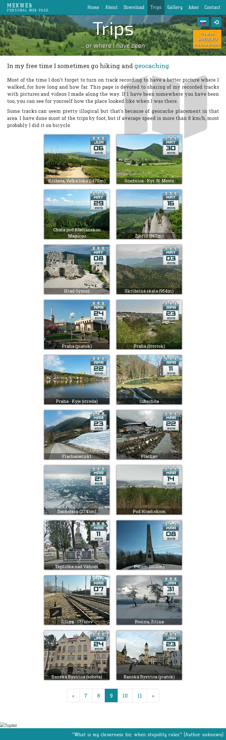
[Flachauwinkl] (77, 434)
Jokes (193, 7)
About (111, 7)
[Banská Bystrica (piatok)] (149, 654)
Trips (156, 7)
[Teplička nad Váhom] (77, 544)
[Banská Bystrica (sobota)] (77, 654)
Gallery (174, 7)
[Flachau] (149, 434)
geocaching (151, 66)
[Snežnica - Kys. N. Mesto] (149, 158)
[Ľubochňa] (149, 379)
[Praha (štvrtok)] (149, 324)
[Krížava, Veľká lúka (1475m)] (77, 158)
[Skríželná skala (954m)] (149, 269)
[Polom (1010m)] (149, 544)
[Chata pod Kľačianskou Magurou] (77, 213)
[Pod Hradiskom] (149, 489)
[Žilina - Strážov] (77, 599)
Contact (212, 7)
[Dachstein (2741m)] (77, 489)
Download (134, 7)
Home (93, 7)
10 (125, 695)
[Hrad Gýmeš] (77, 269)
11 (139, 695)
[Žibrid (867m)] (149, 213)
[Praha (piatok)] (77, 324)
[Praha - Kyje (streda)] (77, 379)
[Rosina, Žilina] (149, 599)
